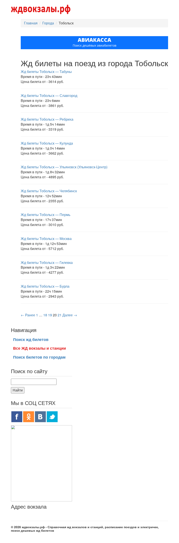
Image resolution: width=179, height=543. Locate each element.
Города (48, 22)
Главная (31, 22)
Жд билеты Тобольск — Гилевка (47, 262)
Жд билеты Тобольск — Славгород (49, 95)
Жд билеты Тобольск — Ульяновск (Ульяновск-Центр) (64, 166)
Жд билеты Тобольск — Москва (46, 238)
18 (45, 314)
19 (50, 314)
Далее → (69, 314)
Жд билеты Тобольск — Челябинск (49, 190)
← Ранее (28, 314)
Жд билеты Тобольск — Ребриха (47, 119)
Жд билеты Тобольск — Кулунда (47, 143)
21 (60, 314)
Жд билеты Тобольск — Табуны (46, 71)
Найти (18, 390)
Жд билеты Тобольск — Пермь (45, 214)
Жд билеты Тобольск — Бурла (45, 286)
